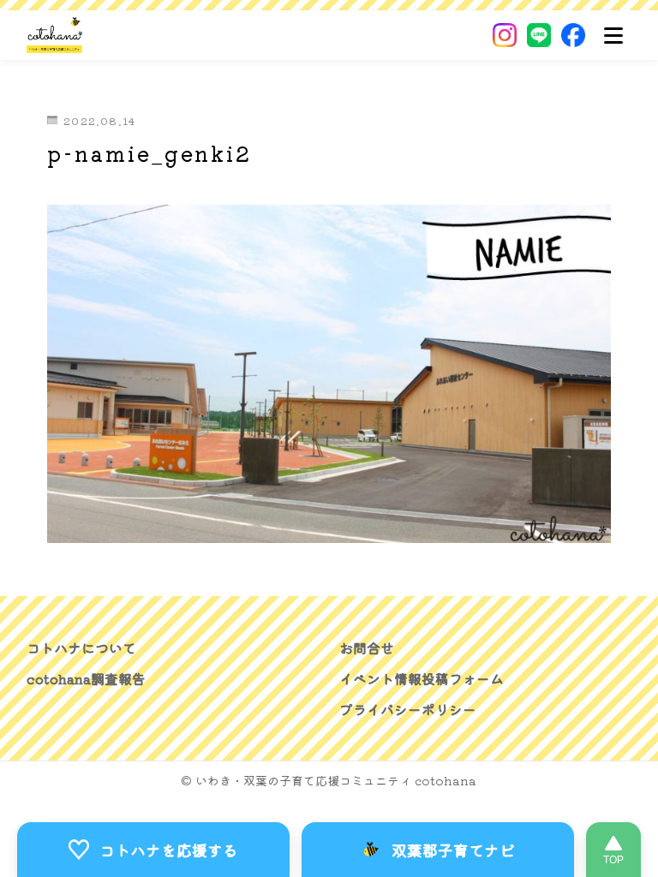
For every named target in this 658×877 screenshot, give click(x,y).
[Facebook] (573, 35)
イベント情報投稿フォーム (421, 678)
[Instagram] (505, 35)
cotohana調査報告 (86, 678)
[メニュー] (613, 35)
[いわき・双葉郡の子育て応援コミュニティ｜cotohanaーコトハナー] (55, 35)
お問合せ (366, 647)
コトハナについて (81, 647)
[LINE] (539, 35)
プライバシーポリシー (407, 709)
